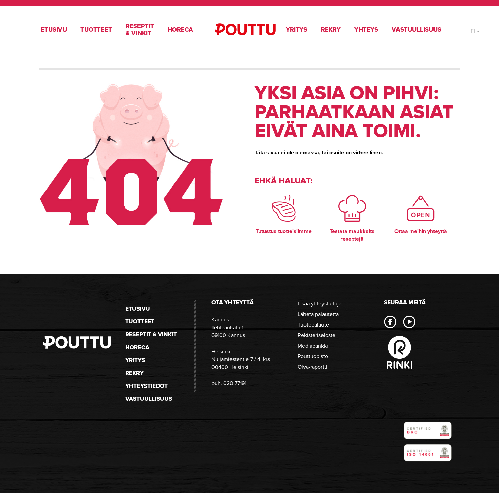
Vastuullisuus (416, 29)
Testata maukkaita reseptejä (352, 235)
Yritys (296, 29)
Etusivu (54, 29)
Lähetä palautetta (318, 314)
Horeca (180, 29)
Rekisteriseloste (316, 335)
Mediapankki (313, 346)
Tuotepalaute (313, 325)
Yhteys (366, 29)
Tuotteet (96, 29)
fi (473, 31)
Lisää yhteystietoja (319, 304)
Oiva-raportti (312, 367)
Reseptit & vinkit (140, 29)
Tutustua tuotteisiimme (284, 231)
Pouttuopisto (313, 356)
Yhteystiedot (146, 386)
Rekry (331, 29)
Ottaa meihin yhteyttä (420, 231)
